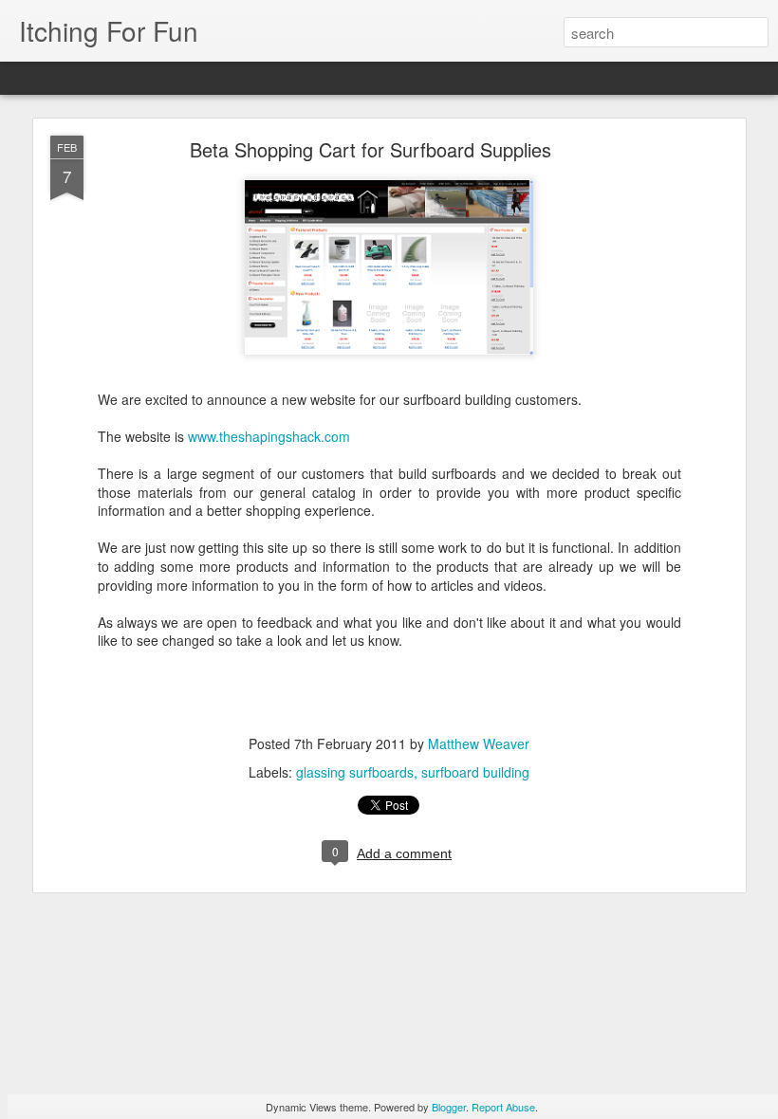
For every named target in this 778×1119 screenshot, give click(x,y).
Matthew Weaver (478, 743)
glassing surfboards (355, 771)
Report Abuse (503, 1106)
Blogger (449, 1106)
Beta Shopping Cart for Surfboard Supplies (370, 149)
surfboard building (475, 771)
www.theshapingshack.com (269, 436)
